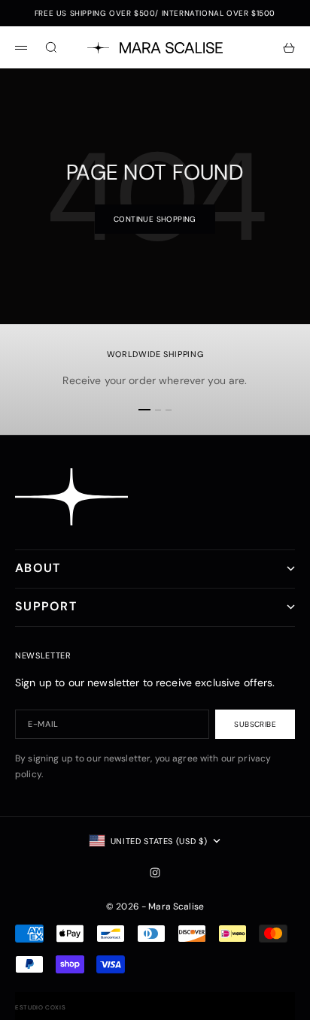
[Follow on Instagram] (155, 873)
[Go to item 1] (144, 409)
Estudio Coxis (40, 1007)
